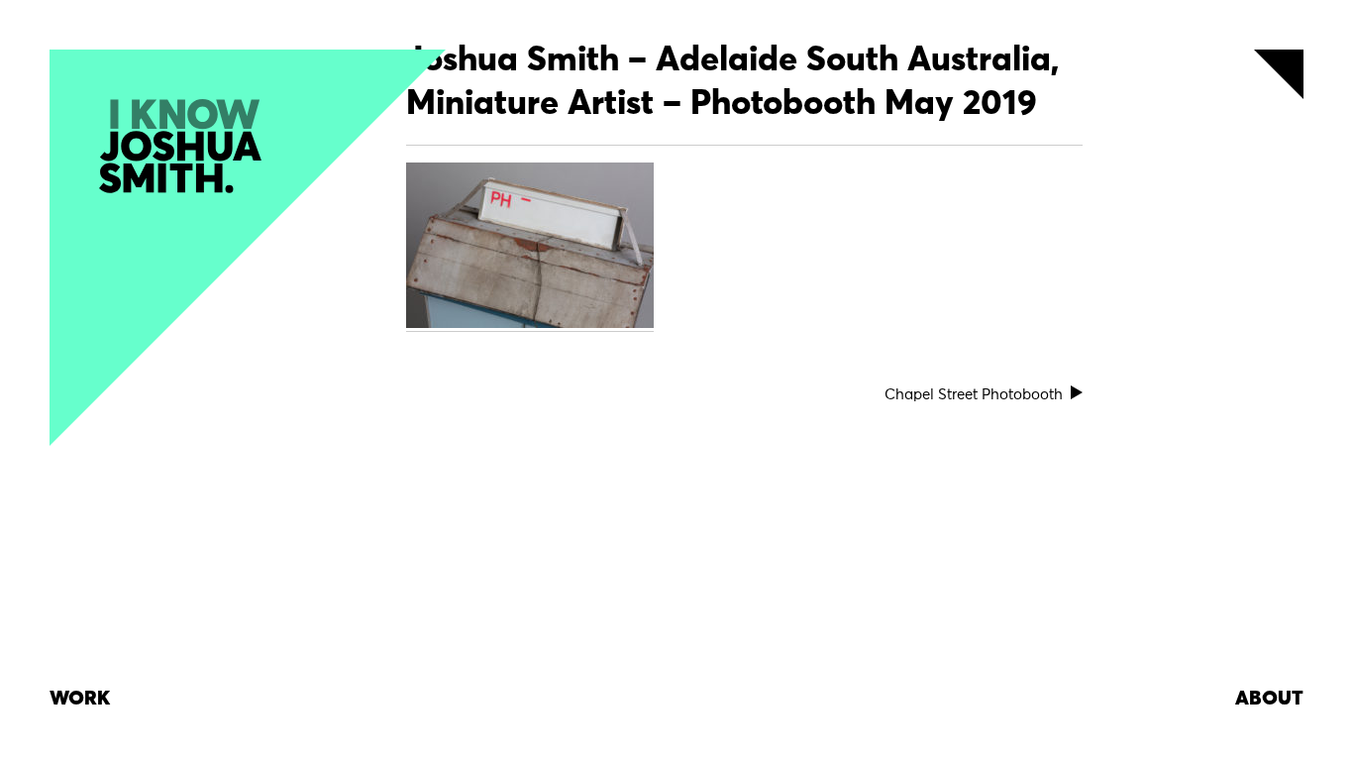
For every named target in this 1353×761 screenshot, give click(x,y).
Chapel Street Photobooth (974, 394)
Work (80, 698)
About (1269, 698)
